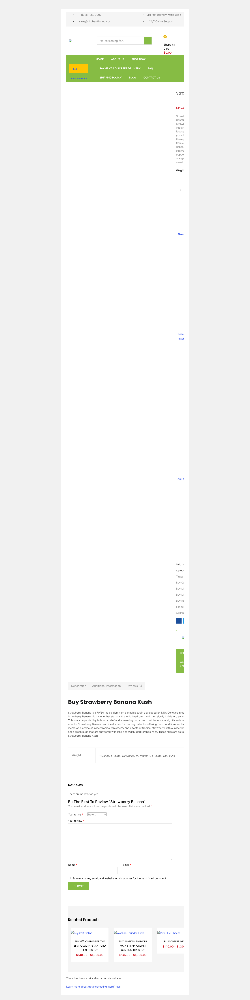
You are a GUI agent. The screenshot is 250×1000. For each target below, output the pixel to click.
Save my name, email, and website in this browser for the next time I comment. (119, 878)
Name (72, 864)
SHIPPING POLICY (111, 77)
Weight (180, 170)
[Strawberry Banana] (179, 621)
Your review (76, 820)
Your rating (75, 814)
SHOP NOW (138, 59)
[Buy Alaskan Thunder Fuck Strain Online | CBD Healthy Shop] (129, 932)
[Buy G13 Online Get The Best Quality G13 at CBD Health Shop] (81, 932)
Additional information (106, 686)
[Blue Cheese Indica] (168, 932)
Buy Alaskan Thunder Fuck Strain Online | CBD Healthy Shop (133, 946)
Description (78, 686)
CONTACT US (151, 77)
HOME (100, 59)
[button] (171, 45)
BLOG (132, 77)
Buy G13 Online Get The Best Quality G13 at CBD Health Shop (90, 946)
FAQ (150, 68)
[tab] (78, 686)
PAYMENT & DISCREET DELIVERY (120, 68)
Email (127, 864)
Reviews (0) (134, 686)
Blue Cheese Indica (176, 941)
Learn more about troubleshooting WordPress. (93, 986)
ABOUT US (117, 59)
